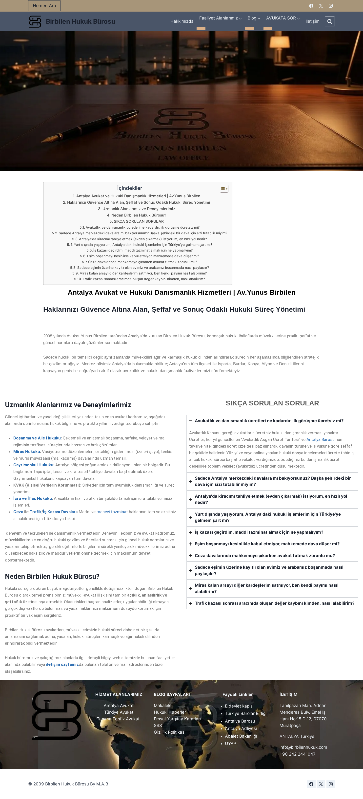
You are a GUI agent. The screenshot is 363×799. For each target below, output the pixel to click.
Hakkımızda (182, 21)
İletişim (313, 21)
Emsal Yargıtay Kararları (177, 718)
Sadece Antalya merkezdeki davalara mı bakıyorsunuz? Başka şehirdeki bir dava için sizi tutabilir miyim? (143, 233)
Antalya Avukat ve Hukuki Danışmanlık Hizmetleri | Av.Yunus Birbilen (138, 196)
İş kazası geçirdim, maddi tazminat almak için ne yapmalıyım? (143, 250)
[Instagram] (330, 6)
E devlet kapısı (239, 706)
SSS (158, 725)
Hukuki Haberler (170, 712)
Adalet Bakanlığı (241, 736)
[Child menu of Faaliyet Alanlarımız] (201, 28)
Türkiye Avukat (118, 712)
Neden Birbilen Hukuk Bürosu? (138, 215)
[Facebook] (311, 6)
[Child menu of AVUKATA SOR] (267, 28)
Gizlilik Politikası (169, 732)
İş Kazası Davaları (60, 511)
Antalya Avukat (119, 705)
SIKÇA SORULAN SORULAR (138, 221)
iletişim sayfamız (62, 664)
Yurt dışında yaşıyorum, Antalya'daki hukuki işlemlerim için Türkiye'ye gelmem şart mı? (143, 245)
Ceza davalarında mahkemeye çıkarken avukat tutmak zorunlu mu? (142, 262)
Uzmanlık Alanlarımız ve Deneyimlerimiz (138, 208)
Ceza (18, 511)
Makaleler (163, 705)
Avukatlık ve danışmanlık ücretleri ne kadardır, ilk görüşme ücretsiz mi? (143, 227)
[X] (321, 6)
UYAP (230, 743)
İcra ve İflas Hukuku (32, 498)
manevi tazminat (112, 511)
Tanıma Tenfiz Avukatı (119, 718)
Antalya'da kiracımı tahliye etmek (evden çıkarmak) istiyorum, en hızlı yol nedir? (143, 239)
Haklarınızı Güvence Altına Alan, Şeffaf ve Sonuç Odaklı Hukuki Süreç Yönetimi (138, 202)
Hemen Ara (44, 5)
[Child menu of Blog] (249, 28)
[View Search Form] (330, 22)
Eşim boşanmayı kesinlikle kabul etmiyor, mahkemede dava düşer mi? (143, 256)
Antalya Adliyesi (241, 728)
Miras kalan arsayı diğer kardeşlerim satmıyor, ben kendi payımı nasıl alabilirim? (143, 273)
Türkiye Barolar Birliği (245, 713)
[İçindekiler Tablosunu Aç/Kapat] (221, 188)
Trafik (35, 511)
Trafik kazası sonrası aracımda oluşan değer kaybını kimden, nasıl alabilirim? (144, 279)
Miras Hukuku (26, 451)
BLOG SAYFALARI (172, 694)
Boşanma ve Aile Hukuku (37, 438)
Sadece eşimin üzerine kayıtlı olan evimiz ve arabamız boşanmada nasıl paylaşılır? (143, 268)
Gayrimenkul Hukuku (33, 464)
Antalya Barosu (320, 439)
